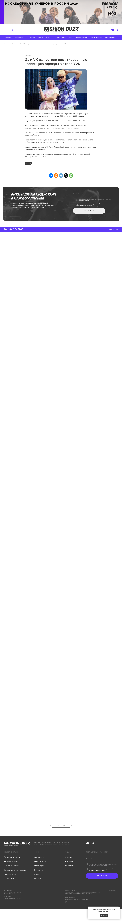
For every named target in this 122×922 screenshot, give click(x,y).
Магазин (38, 878)
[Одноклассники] (56, 175)
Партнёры (39, 866)
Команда (69, 857)
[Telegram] (61, 175)
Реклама (69, 861)
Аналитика (31, 37)
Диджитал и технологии (62, 37)
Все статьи (19, 37)
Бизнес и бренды (44, 37)
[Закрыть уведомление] (119, 908)
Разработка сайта (113, 890)
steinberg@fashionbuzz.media (12, 898)
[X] (66, 175)
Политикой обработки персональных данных (103, 864)
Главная (6, 44)
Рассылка (38, 870)
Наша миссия (40, 861)
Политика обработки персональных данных (77, 899)
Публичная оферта (70, 897)
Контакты (69, 866)
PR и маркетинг (96, 37)
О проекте (39, 857)
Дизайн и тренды (81, 37)
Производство (110, 37)
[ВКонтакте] (51, 175)
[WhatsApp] (71, 175)
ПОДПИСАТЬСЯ (89, 211)
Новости (9, 37)
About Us (38, 874)
